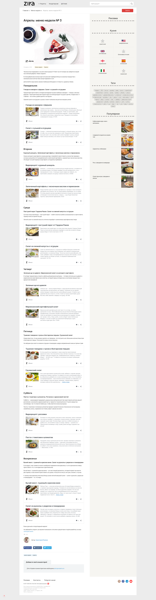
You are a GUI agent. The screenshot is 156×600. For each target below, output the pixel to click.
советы (34, 555)
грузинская (102, 63)
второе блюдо (128, 90)
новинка (97, 99)
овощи (102, 99)
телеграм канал (28, 531)
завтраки (122, 92)
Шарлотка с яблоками (99, 149)
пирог (112, 99)
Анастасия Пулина (42, 540)
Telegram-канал (49, 580)
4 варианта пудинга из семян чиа (101, 136)
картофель (105, 97)
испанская (123, 63)
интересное (118, 95)
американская (123, 43)
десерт (111, 92)
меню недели (27, 555)
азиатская (102, 44)
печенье (107, 99)
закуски (128, 92)
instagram (96, 90)
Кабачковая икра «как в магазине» (100, 122)
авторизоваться (59, 568)
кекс (111, 97)
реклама (106, 101)
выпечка (106, 92)
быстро (106, 90)
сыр (109, 104)
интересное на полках (128, 95)
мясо (132, 97)
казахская (123, 74)
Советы (46, 67)
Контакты (36, 580)
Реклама (27, 580)
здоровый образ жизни (108, 95)
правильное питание (126, 99)
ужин (121, 104)
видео (117, 90)
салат (123, 101)
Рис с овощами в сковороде (101, 163)
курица (115, 97)
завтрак (117, 92)
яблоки (113, 106)
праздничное (100, 101)
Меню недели (36, 10)
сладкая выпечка (97, 104)
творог (113, 104)
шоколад (131, 104)
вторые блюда (99, 92)
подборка (117, 99)
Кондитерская (53, 4)
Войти (128, 10)
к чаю (119, 97)
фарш (125, 104)
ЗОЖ (102, 90)
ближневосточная (123, 54)
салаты (127, 101)
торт (118, 104)
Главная (25, 10)
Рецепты (43, 4)
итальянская (103, 73)
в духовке (112, 90)
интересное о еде (97, 97)
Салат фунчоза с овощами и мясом (101, 177)
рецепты (118, 101)
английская (102, 53)
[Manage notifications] (4, 595)
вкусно (121, 90)
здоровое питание (97, 95)
